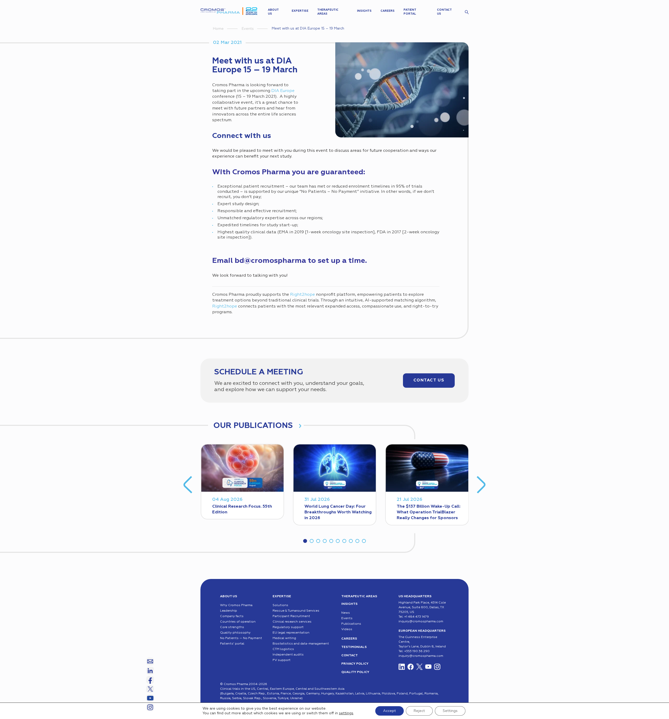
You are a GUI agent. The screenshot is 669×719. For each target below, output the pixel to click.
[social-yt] (428, 667)
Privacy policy (354, 663)
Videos (346, 629)
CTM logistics (283, 649)
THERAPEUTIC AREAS (359, 596)
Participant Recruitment (291, 616)
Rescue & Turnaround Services (296, 610)
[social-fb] (410, 667)
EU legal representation (291, 632)
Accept (389, 711)
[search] (467, 12)
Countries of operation (238, 621)
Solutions (280, 605)
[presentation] (187, 485)
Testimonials (354, 647)
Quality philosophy (235, 632)
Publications (351, 623)
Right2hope (302, 295)
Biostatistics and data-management (301, 643)
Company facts (232, 616)
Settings (450, 711)
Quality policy (355, 672)
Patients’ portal (232, 643)
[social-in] (402, 667)
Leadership (228, 610)
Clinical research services (292, 621)
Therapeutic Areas (327, 11)
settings (346, 713)
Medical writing (284, 638)
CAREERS (349, 638)
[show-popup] (150, 661)
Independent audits (288, 654)
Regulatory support (288, 627)
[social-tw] (419, 667)
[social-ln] (150, 671)
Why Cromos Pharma (236, 605)
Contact (349, 655)
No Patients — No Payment (241, 638)
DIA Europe (283, 91)
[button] (305, 541)
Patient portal (409, 11)
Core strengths (232, 627)
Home (218, 29)
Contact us (444, 11)
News (345, 612)
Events (248, 29)
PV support (282, 660)
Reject (419, 711)
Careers (387, 10)
